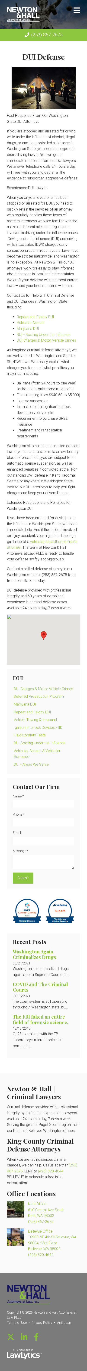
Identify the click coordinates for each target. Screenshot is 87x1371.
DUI (18, 678)
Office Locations (31, 1193)
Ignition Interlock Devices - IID (38, 727)
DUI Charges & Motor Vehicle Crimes (46, 340)
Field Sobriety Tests (30, 735)
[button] (44, 635)
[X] (10, 1337)
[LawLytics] (24, 1354)
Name (18, 796)
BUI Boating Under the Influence (39, 743)
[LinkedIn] (24, 1337)
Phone (19, 814)
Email (17, 833)
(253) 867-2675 (47, 35)
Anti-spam (64, 1322)
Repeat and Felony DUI (35, 317)
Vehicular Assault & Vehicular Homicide (37, 754)
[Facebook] (36, 1337)
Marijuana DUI (28, 328)
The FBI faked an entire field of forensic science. (40, 1019)
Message (21, 851)
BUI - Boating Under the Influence (44, 334)
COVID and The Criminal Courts (40, 987)
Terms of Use (17, 1322)
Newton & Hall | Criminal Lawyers (34, 1092)
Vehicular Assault (30, 322)
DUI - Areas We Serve (31, 764)
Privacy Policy (42, 1322)
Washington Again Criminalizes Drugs (34, 954)
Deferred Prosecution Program (39, 696)
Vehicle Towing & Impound (35, 720)
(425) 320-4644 (50, 1171)
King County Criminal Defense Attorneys (40, 1145)
